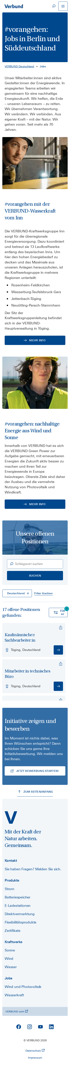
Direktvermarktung (20, 914)
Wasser (11, 967)
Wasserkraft (14, 995)
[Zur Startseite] (13, 6)
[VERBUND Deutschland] (11, 817)
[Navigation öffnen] (63, 6)
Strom (9, 889)
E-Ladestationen (18, 905)
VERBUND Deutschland (19, 66)
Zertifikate (12, 931)
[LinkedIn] (51, 1026)
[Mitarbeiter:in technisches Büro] (60, 664)
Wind (9, 958)
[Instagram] (29, 1026)
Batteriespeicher (17, 897)
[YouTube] (40, 1026)
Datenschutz (33, 1050)
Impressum (35, 1057)
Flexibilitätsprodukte (20, 922)
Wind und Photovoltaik (23, 987)
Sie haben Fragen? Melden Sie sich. (33, 869)
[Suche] (53, 6)
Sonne (10, 950)
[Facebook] (18, 1026)
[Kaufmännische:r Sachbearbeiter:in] (60, 627)
